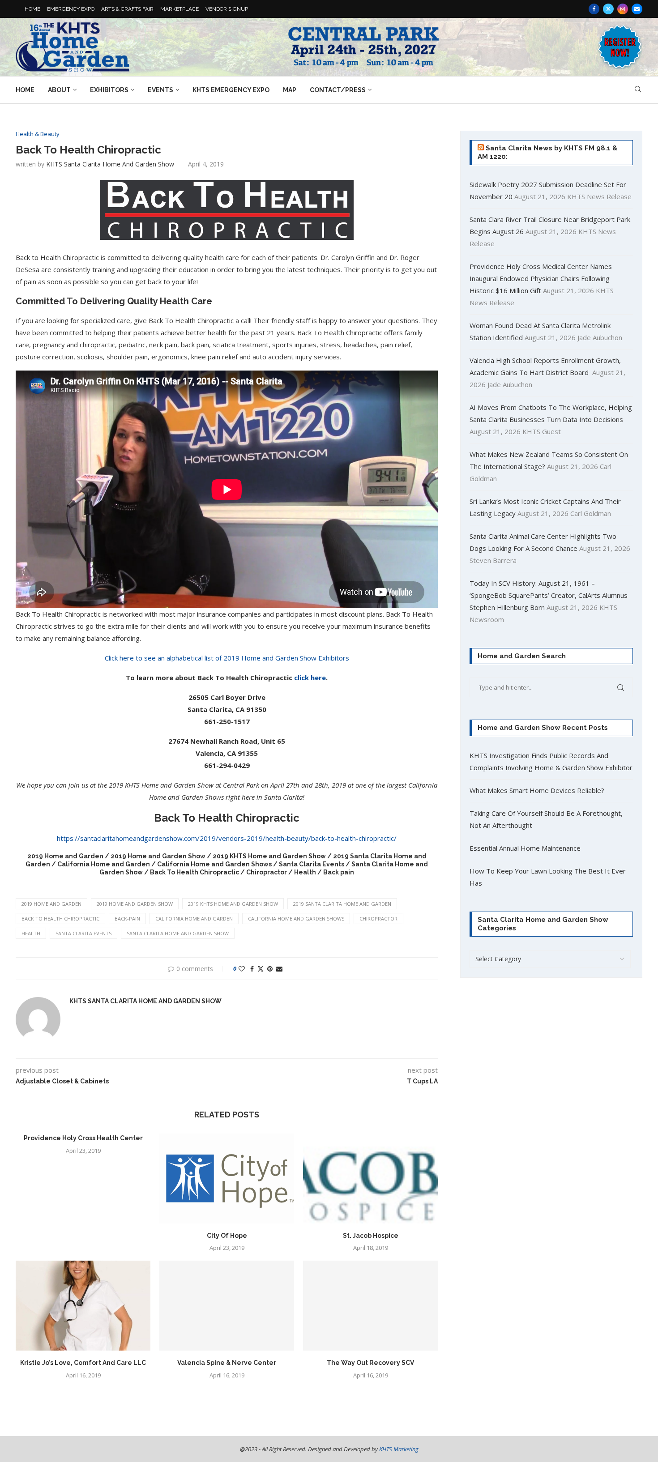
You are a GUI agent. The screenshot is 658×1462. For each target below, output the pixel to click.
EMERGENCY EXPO (70, 9)
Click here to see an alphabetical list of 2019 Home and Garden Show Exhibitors (227, 657)
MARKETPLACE (179, 9)
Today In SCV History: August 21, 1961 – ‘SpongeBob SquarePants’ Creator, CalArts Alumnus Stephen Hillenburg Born (549, 595)
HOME (32, 9)
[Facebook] (594, 9)
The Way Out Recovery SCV (370, 1362)
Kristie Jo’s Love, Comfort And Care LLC (83, 1362)
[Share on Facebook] (252, 968)
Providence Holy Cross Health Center (83, 1138)
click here (310, 677)
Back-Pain (127, 918)
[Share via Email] (279, 968)
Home (25, 90)
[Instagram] (622, 9)
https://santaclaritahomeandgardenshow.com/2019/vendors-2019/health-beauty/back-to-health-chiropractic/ (227, 838)
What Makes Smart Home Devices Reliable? (537, 790)
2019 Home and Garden (51, 903)
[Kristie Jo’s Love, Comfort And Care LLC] (83, 1306)
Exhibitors (109, 90)
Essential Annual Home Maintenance (525, 848)
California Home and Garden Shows (296, 918)
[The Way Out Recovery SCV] (370, 1306)
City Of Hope (227, 1235)
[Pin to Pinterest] (270, 968)
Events (160, 90)
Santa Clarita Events (83, 933)
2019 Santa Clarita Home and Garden (342, 903)
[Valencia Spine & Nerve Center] (226, 1306)
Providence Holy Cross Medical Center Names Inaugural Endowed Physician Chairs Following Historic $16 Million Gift (541, 278)
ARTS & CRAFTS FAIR (127, 9)
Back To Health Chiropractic (60, 918)
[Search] (637, 90)
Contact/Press (338, 90)
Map (289, 90)
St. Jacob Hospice (370, 1235)
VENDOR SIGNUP (226, 9)
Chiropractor (378, 918)
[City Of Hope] (226, 1178)
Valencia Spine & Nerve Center (226, 1362)
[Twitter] (608, 9)
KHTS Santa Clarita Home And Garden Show (110, 164)
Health (30, 933)
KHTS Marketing (399, 1449)
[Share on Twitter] (260, 968)
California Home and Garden (194, 918)
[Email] (637, 9)
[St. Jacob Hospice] (370, 1178)
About (59, 90)
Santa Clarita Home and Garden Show (178, 933)
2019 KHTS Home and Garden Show (233, 903)
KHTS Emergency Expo (230, 90)
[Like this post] (242, 968)
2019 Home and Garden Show (135, 903)
